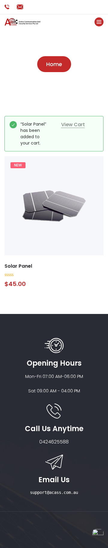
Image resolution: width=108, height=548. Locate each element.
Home (54, 64)
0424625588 (54, 441)
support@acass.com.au (54, 492)
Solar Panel (18, 266)
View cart (73, 124)
